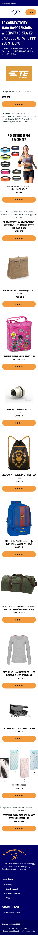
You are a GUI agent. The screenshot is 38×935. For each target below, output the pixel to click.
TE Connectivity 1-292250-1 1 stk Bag (19, 728)
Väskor (14, 91)
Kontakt (19, 928)
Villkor (26, 928)
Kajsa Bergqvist (12, 889)
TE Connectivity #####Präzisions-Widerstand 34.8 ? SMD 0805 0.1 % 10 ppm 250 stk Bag (19, 225)
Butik (30, 12)
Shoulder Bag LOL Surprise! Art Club (19, 356)
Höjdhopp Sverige (13, 893)
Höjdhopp (10, 884)
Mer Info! (19, 104)
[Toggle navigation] (4, 12)
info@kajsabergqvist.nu (9, 3)
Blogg (8, 898)
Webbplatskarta (28, 931)
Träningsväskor (24, 91)
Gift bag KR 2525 (19, 785)
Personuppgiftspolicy (11, 931)
